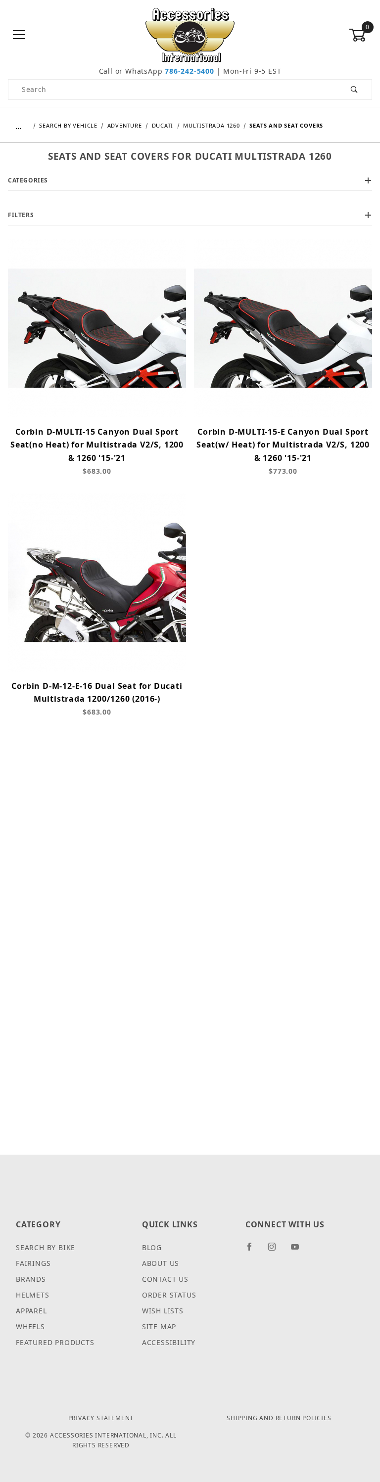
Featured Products (55, 1342)
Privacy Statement (101, 1418)
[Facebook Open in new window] (253, 1250)
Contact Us (165, 1279)
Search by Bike (45, 1247)
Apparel (31, 1310)
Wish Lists (163, 1310)
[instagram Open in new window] (276, 1250)
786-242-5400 (189, 71)
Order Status (169, 1295)
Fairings (33, 1263)
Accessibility (168, 1342)
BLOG (152, 1247)
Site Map (159, 1326)
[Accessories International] (190, 34)
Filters (21, 215)
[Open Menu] (19, 35)
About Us (160, 1263)
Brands (31, 1279)
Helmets (32, 1295)
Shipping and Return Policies (279, 1418)
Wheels (30, 1326)
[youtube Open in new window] (299, 1250)
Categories (28, 180)
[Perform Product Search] (354, 89)
